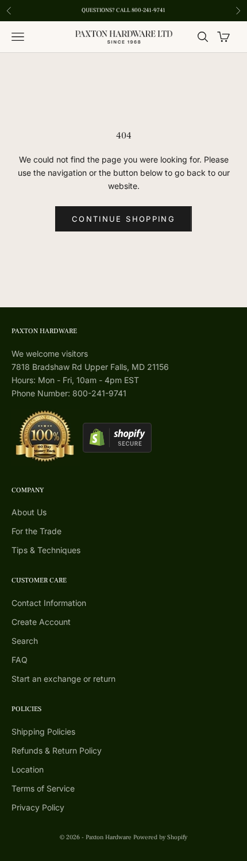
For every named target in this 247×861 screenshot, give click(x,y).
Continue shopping (123, 218)
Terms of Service (43, 788)
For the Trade (36, 531)
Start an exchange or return (63, 679)
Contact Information (48, 603)
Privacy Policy (37, 807)
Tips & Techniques (45, 550)
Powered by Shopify (160, 837)
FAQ (19, 660)
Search (24, 641)
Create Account (41, 622)
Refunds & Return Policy (56, 750)
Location (27, 769)
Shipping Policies (43, 731)
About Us (29, 512)
